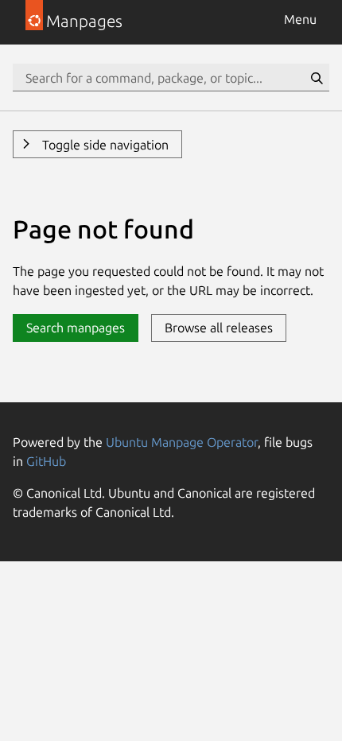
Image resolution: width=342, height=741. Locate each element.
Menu (300, 19)
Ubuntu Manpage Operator (182, 442)
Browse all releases (219, 327)
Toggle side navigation (104, 145)
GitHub (46, 461)
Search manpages (75, 327)
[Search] (316, 78)
